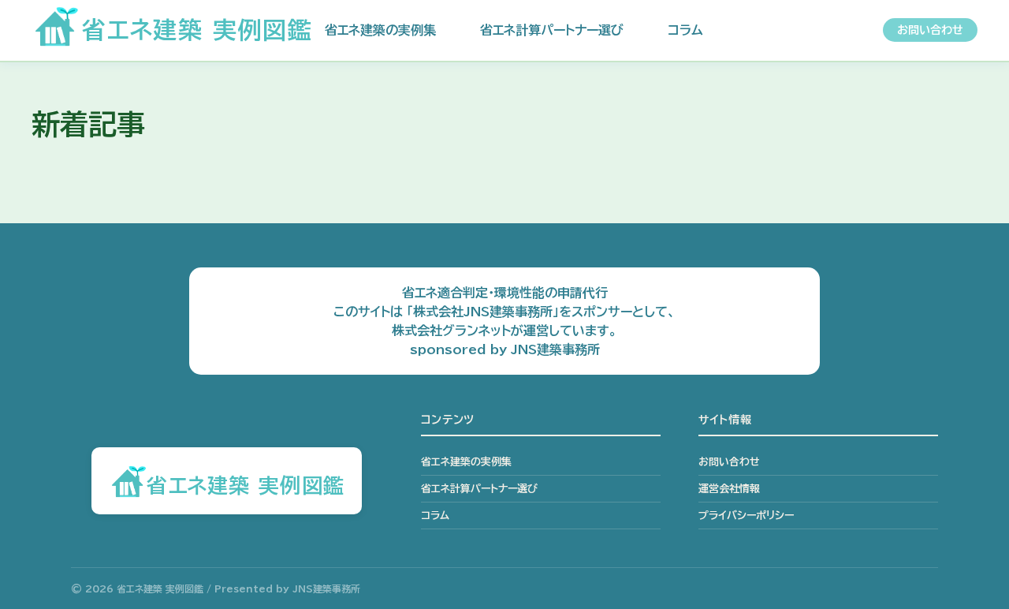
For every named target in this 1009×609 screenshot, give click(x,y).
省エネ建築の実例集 (380, 30)
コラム (685, 30)
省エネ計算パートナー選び (552, 30)
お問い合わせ (930, 29)
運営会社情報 (729, 489)
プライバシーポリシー (746, 515)
